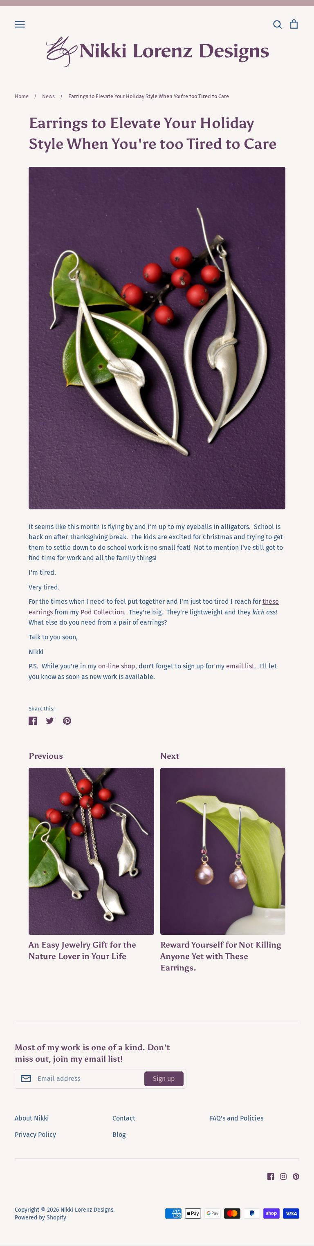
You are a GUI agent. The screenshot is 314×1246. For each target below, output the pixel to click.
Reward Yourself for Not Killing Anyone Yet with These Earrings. (220, 956)
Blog (119, 1134)
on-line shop (116, 666)
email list (240, 666)
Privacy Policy (35, 1134)
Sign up (164, 1078)
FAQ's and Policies (236, 1118)
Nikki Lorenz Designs (87, 1209)
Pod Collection (102, 612)
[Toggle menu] (20, 23)
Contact (123, 1118)
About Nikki (32, 1118)
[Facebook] (267, 1176)
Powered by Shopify (40, 1217)
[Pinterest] (293, 1176)
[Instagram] (280, 1176)
